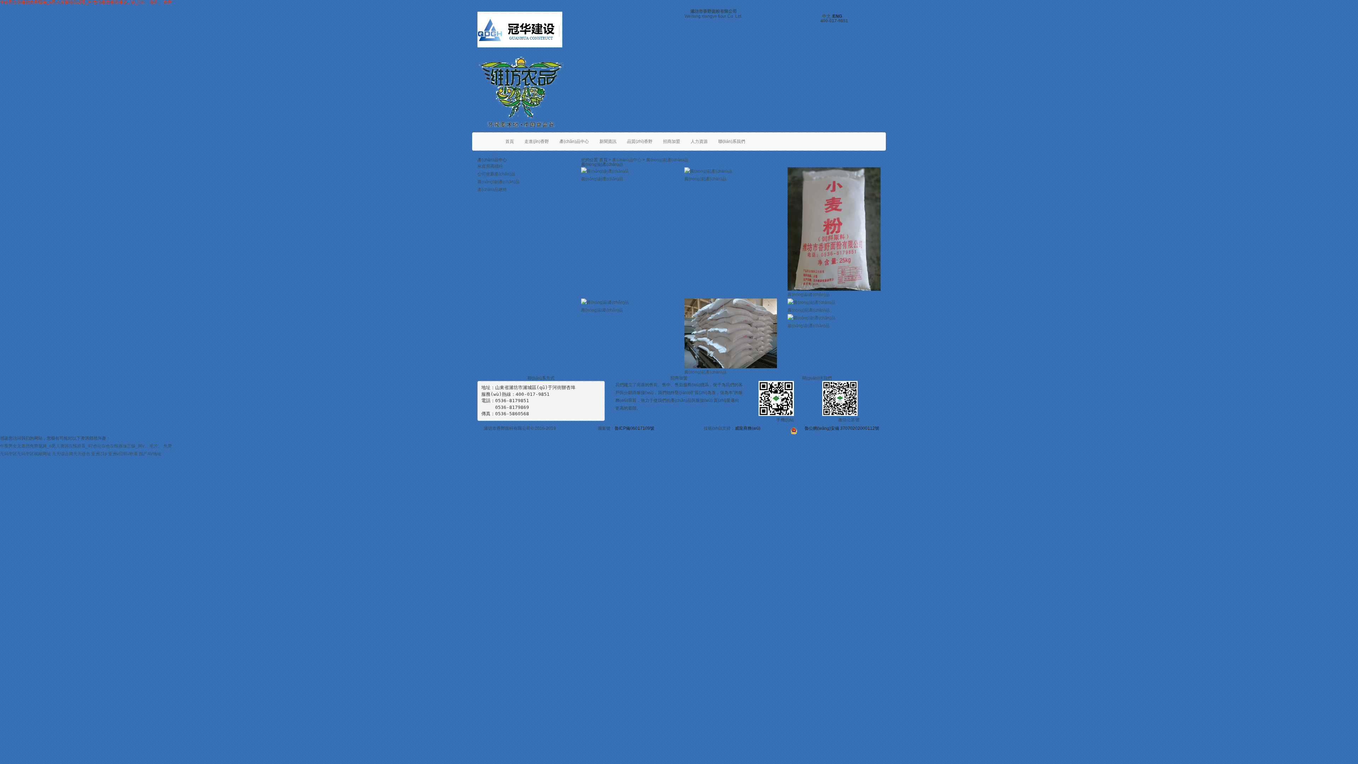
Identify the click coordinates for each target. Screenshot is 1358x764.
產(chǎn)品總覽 (492, 189)
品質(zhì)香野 (639, 141)
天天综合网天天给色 (71, 453)
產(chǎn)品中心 (574, 141)
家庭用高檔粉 (490, 166)
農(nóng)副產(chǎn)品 (498, 181)
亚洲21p (99, 453)
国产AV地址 (150, 453)
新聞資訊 (607, 141)
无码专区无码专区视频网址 (25, 453)
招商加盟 (671, 141)
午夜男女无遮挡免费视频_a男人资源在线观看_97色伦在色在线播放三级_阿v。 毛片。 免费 (86, 446)
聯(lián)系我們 (731, 141)
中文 (826, 16)
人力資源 (699, 141)
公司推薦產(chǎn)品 (496, 174)
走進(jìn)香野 (536, 141)
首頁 (509, 141)
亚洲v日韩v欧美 (123, 453)
